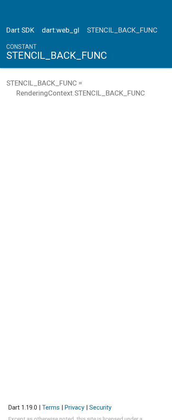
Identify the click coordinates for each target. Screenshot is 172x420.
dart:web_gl (60, 30)
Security (100, 407)
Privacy (74, 407)
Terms (51, 407)
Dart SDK (20, 30)
